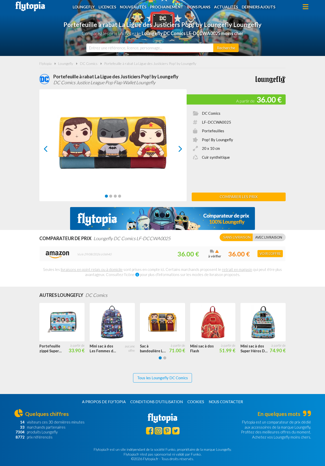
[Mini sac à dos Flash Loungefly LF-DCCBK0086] (215, 322)
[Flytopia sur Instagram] (158, 430)
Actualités (226, 7)
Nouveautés (133, 7)
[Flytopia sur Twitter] (176, 430)
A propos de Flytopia (104, 401)
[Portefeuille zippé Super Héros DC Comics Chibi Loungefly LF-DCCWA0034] (64, 322)
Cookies (195, 401)
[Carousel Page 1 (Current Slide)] (106, 196)
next (174, 150)
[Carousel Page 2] (110, 196)
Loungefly (84, 7)
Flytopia (30, 6)
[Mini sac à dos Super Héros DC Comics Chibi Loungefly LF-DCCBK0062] (265, 322)
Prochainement (166, 7)
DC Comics (89, 63)
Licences (107, 7)
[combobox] (149, 47)
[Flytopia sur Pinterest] (167, 430)
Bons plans (198, 7)
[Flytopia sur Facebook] (149, 430)
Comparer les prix (239, 196)
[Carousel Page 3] (115, 196)
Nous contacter (226, 401)
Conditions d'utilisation (156, 401)
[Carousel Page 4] (119, 196)
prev (51, 150)
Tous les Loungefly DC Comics (162, 377)
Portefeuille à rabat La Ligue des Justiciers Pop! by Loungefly (150, 63)
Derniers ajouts (258, 7)
